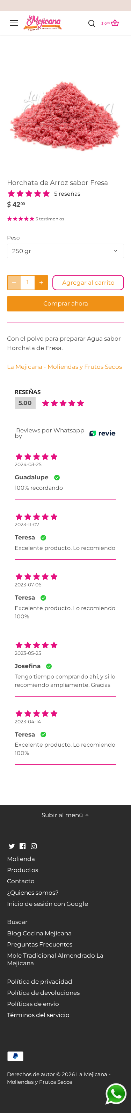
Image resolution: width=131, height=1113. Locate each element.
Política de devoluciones (43, 992)
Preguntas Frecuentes (39, 944)
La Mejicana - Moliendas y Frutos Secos (64, 366)
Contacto (21, 881)
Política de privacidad (39, 981)
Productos (22, 870)
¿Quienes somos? (33, 892)
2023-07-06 (28, 585)
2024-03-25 (28, 464)
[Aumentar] (41, 282)
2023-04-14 (28, 721)
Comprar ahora (65, 303)
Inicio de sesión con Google (47, 903)
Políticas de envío (33, 1003)
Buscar (17, 921)
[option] (65, 111)
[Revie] (102, 433)
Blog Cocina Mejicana (39, 933)
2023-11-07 (27, 524)
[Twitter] (12, 846)
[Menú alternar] (14, 23)
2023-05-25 (28, 653)
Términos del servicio (38, 1015)
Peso (13, 238)
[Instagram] (34, 846)
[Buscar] (92, 23)
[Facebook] (23, 846)
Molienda (21, 858)
